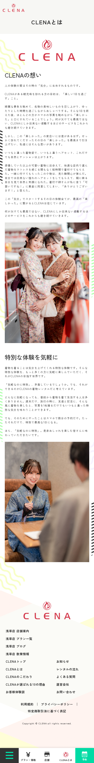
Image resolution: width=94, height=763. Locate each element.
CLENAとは (14, 669)
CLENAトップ (16, 661)
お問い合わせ (66, 692)
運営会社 (62, 684)
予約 (84, 759)
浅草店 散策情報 (17, 654)
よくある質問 (66, 677)
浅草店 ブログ (16, 646)
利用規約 (27, 704)
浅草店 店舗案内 (17, 631)
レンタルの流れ (67, 669)
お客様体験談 (15, 692)
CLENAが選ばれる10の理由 (25, 684)
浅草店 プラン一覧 (19, 639)
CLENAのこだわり (19, 677)
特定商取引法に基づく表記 (47, 711)
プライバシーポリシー (57, 704)
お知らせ (62, 661)
